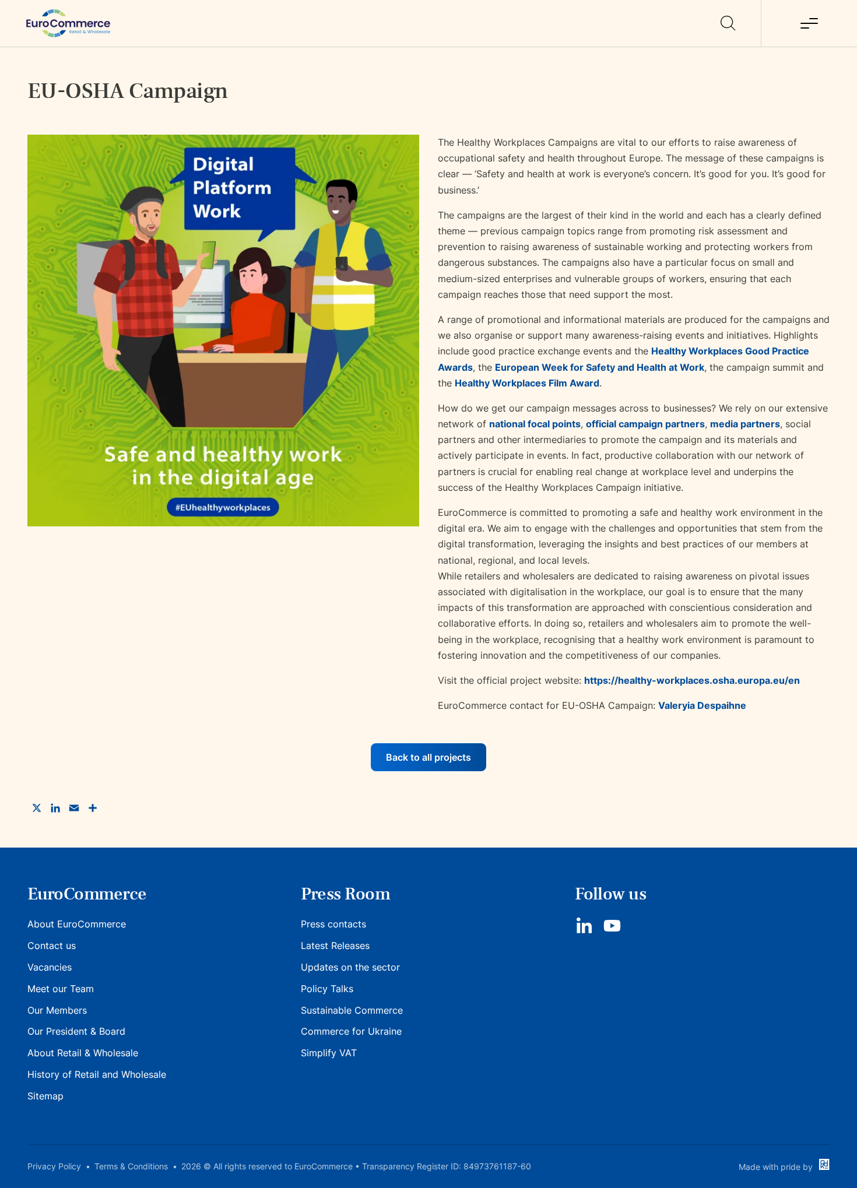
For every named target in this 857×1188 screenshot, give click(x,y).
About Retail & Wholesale (82, 1053)
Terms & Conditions (131, 1166)
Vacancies (49, 967)
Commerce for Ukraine (351, 1031)
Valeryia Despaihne (702, 705)
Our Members (57, 1010)
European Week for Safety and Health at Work (599, 367)
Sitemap (45, 1096)
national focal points (535, 424)
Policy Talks (327, 988)
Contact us (51, 945)
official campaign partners (645, 424)
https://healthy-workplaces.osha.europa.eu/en (692, 680)
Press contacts (333, 924)
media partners (745, 424)
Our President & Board (76, 1031)
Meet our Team (60, 988)
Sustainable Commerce (352, 1010)
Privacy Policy (54, 1166)
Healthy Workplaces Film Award (527, 383)
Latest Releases (335, 945)
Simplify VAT (329, 1053)
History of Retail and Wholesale (96, 1074)
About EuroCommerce (76, 924)
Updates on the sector (350, 967)
